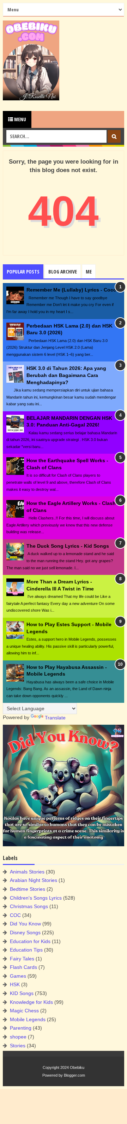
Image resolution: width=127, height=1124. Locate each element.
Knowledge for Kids (31, 1002)
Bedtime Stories (27, 889)
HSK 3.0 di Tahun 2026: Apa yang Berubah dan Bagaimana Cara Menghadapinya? (66, 375)
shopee (18, 1037)
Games (18, 976)
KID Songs (22, 993)
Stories (17, 1045)
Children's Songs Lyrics (36, 898)
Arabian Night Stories (33, 880)
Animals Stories (27, 872)
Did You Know (25, 923)
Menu (19, 119)
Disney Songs (25, 932)
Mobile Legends (28, 1019)
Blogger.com (74, 1075)
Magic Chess (24, 1010)
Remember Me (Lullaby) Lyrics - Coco (71, 290)
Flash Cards (23, 967)
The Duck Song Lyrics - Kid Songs (67, 546)
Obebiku (77, 1067)
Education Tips (26, 950)
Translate (55, 717)
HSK (15, 984)
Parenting (20, 1028)
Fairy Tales (22, 958)
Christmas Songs (29, 906)
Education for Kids (30, 941)
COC (15, 915)
